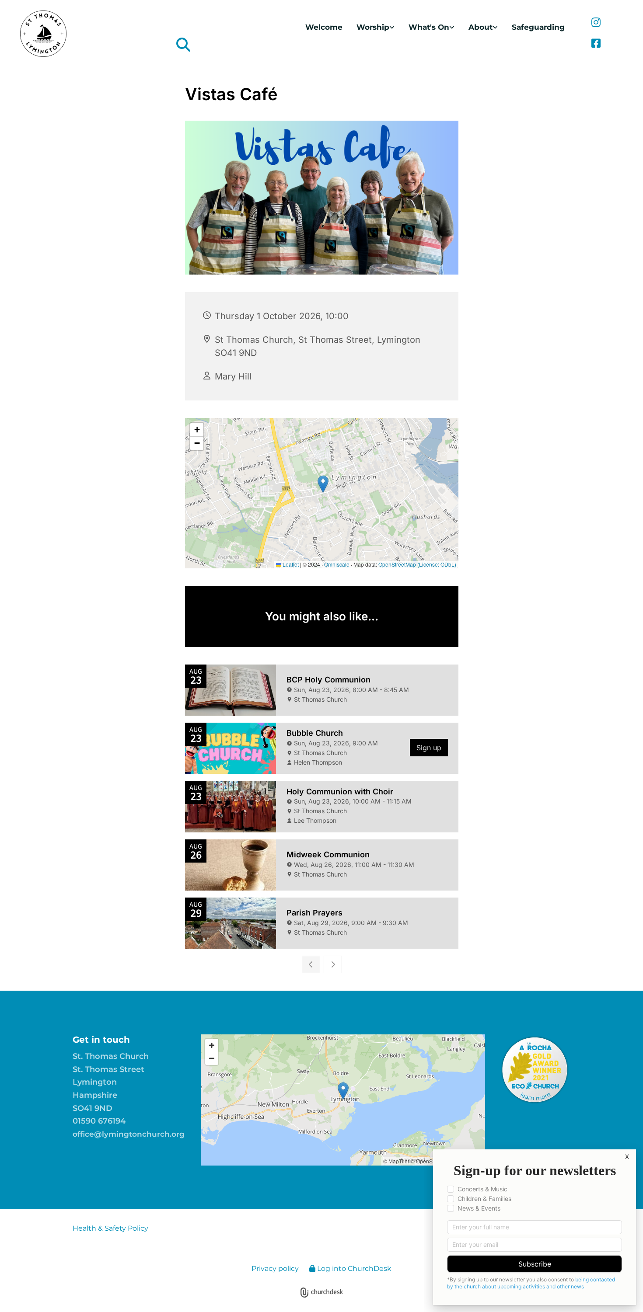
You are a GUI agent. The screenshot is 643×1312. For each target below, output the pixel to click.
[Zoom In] (211, 1045)
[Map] (343, 1100)
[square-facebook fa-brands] (596, 44)
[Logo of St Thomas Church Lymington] (90, 33)
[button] (343, 1091)
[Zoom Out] (211, 1058)
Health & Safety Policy (110, 1228)
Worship (372, 27)
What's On (429, 27)
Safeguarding (538, 27)
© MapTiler (396, 1161)
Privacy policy (275, 1268)
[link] (375, 27)
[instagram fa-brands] (596, 23)
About (480, 27)
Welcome (323, 27)
